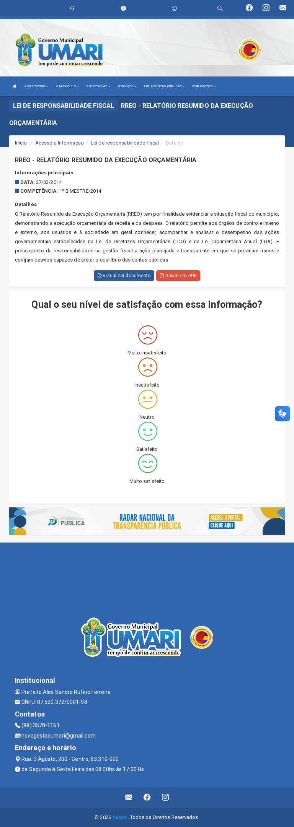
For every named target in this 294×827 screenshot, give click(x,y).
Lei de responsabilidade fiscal (125, 143)
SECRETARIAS (97, 86)
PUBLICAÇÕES (203, 86)
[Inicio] (15, 86)
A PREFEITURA (35, 86)
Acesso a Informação (59, 143)
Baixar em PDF (180, 275)
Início (21, 143)
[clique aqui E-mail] (129, 797)
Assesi (120, 817)
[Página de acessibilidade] (174, 8)
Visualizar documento (125, 275)
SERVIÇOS (126, 86)
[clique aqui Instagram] (165, 797)
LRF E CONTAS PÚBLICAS (163, 86)
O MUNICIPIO (66, 86)
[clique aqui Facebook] (147, 797)
